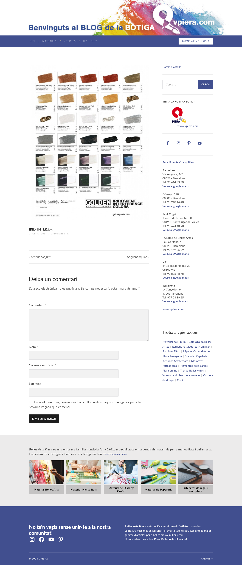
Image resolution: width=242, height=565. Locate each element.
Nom (33, 347)
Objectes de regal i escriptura (196, 490)
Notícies (70, 41)
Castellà (176, 67)
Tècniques (90, 41)
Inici (32, 41)
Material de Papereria (158, 489)
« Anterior (39, 257)
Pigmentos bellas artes (194, 365)
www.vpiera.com (187, 126)
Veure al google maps (175, 186)
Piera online (169, 370)
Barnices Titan (171, 351)
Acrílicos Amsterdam (175, 361)
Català (166, 67)
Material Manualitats (84, 489)
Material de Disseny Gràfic (121, 490)
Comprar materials (196, 41)
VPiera (43, 559)
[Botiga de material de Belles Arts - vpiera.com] (179, 122)
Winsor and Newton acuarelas (181, 375)
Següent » (138, 257)
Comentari (37, 305)
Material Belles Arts (46, 489)
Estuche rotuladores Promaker (191, 346)
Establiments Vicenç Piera (178, 162)
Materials (49, 41)
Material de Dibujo (174, 341)
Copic (180, 380)
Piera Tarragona (172, 356)
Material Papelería (196, 356)
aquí (184, 539)
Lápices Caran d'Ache (196, 351)
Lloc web (35, 384)
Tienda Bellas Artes (192, 370)
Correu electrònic (42, 365)
